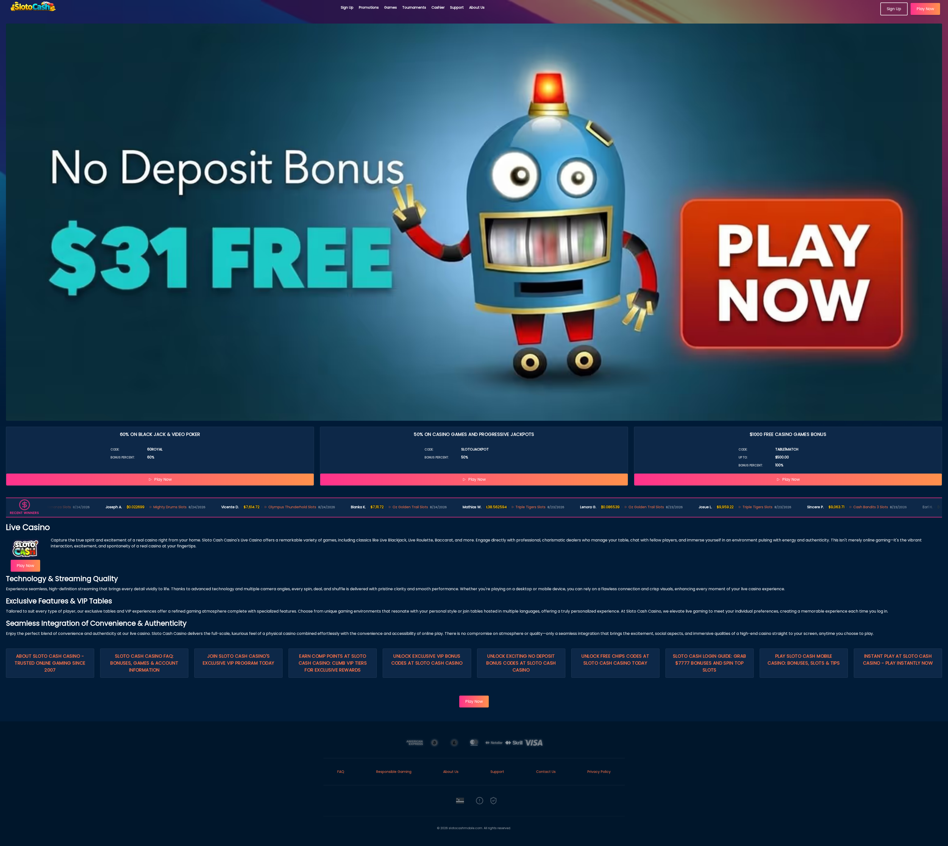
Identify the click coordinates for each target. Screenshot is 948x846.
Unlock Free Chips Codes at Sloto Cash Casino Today (615, 659)
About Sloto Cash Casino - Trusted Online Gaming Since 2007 (50, 663)
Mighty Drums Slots (120, 507)
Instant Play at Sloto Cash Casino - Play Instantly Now (898, 659)
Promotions (369, 7)
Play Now (925, 9)
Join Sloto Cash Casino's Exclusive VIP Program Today (238, 659)
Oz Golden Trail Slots (360, 507)
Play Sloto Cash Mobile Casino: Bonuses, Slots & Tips (804, 659)
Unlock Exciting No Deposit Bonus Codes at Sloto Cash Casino (521, 663)
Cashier (438, 7)
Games (390, 7)
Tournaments (414, 7)
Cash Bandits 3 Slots (821, 507)
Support (457, 7)
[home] (170, 13)
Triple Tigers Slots (481, 507)
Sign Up (347, 7)
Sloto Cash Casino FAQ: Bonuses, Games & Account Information (144, 663)
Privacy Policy (599, 771)
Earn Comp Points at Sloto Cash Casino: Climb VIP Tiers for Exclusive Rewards (333, 663)
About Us (477, 7)
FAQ (340, 771)
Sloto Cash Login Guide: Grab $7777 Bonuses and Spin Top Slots (709, 663)
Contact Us (546, 771)
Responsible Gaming (393, 771)
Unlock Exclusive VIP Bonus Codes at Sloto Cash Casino (427, 659)
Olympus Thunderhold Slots (243, 507)
